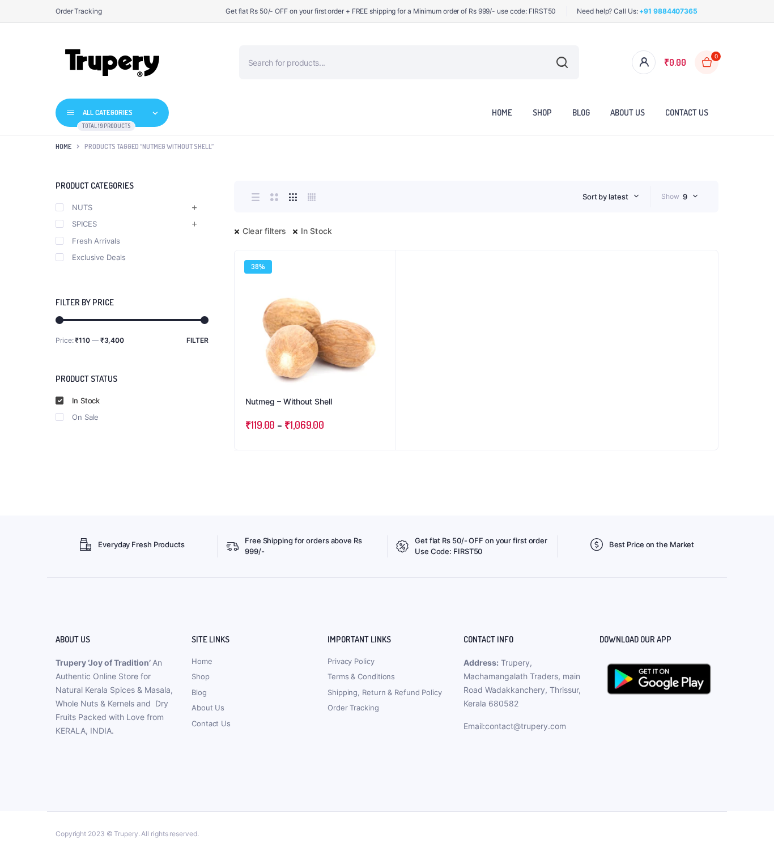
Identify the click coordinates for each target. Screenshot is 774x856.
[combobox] (611, 196)
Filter (197, 340)
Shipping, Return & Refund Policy (385, 692)
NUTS (82, 207)
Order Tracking (79, 11)
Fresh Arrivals (96, 240)
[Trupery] (112, 62)
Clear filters (265, 231)
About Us (627, 112)
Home (502, 112)
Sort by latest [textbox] (605, 196)
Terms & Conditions (361, 676)
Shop (542, 112)
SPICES (84, 223)
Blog (581, 112)
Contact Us (686, 112)
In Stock (317, 231)
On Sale (85, 416)
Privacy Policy (351, 661)
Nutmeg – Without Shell (288, 401)
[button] (381, 295)
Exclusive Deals (99, 257)
